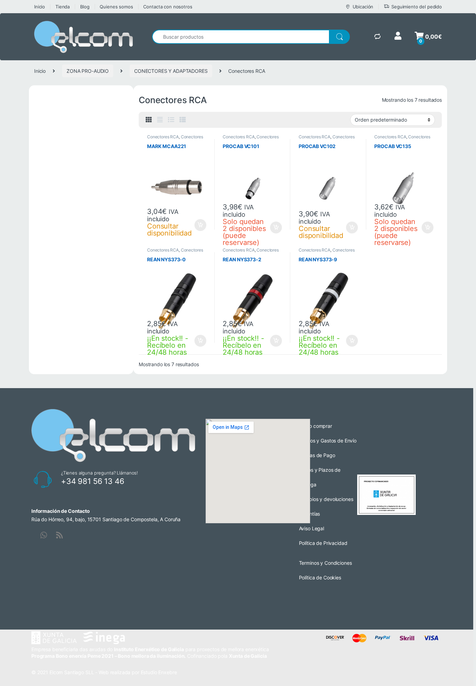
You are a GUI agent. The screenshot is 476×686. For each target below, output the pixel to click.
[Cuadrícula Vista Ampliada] (160, 120)
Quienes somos (116, 6)
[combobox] (240, 37)
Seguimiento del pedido (416, 6)
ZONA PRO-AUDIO (88, 71)
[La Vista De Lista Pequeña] (182, 120)
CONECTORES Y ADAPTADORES (171, 71)
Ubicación (363, 6)
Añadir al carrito (199, 225)
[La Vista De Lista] (171, 120)
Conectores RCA (163, 136)
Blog (84, 6)
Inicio (39, 6)
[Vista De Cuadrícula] (149, 120)
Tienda (62, 6)
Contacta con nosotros (167, 6)
